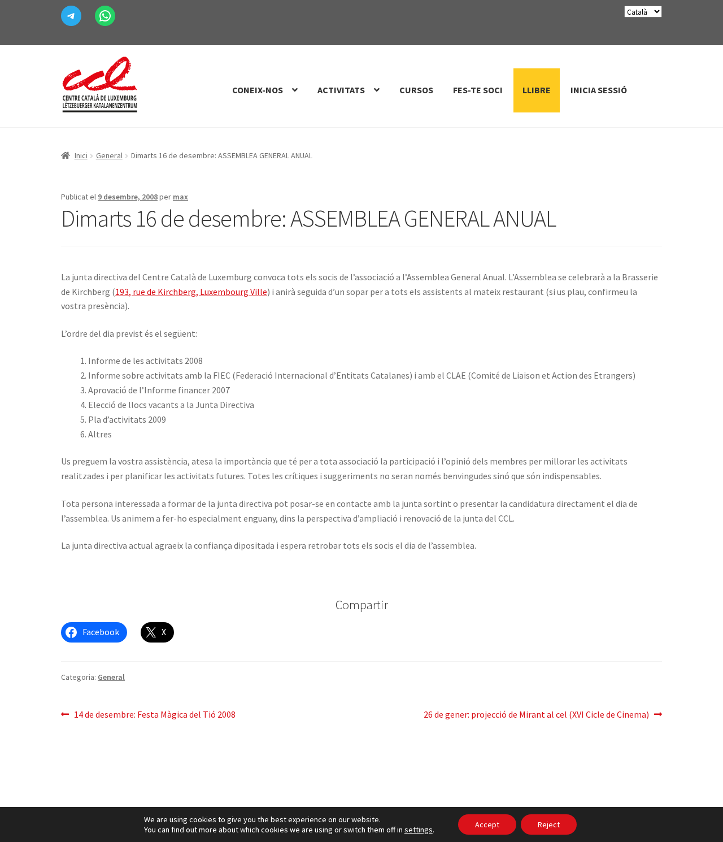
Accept (487, 824)
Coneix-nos (257, 90)
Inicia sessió (598, 90)
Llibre (536, 90)
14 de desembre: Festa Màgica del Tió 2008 (154, 715)
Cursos (416, 90)
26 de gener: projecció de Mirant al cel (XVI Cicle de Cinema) (536, 715)
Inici (81, 155)
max (180, 197)
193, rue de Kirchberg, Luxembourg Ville (191, 291)
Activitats (341, 90)
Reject (549, 824)
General (109, 155)
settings (418, 829)
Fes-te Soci (478, 90)
